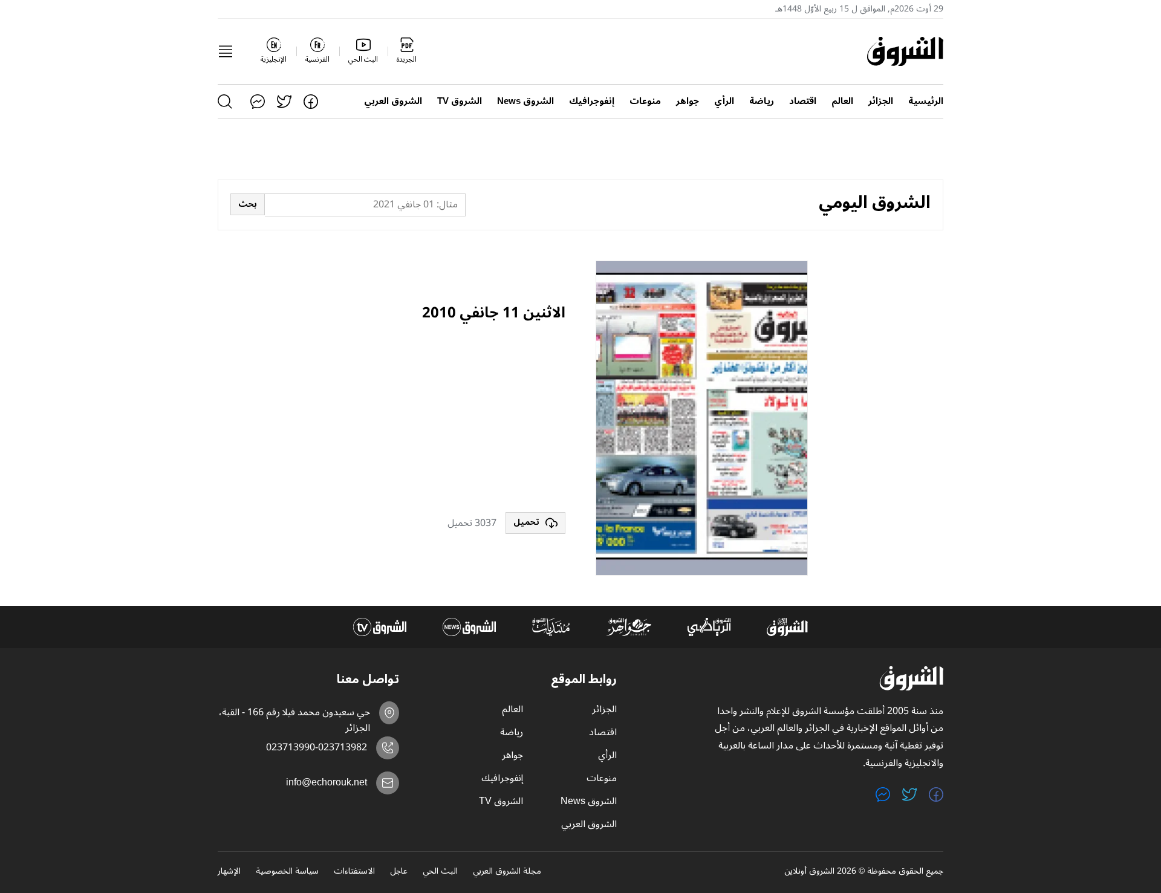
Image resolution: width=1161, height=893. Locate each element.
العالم (842, 101)
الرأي (724, 101)
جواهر (687, 101)
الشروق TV (459, 101)
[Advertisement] (474, 418)
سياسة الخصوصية (287, 872)
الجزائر (880, 101)
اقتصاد (802, 101)
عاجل (399, 872)
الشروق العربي (393, 101)
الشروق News (525, 101)
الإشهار (229, 872)
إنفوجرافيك (591, 101)
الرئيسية (925, 101)
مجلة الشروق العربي (507, 872)
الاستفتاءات (354, 872)
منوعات (645, 101)
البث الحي (440, 872)
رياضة (761, 101)
